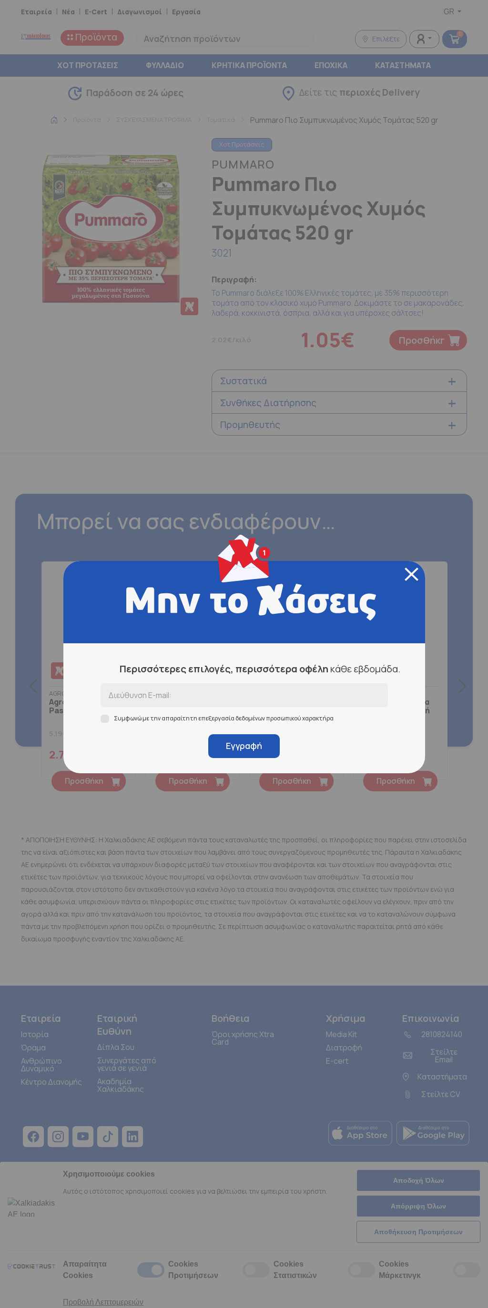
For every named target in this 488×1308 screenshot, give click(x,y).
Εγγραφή (244, 745)
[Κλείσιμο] (411, 574)
